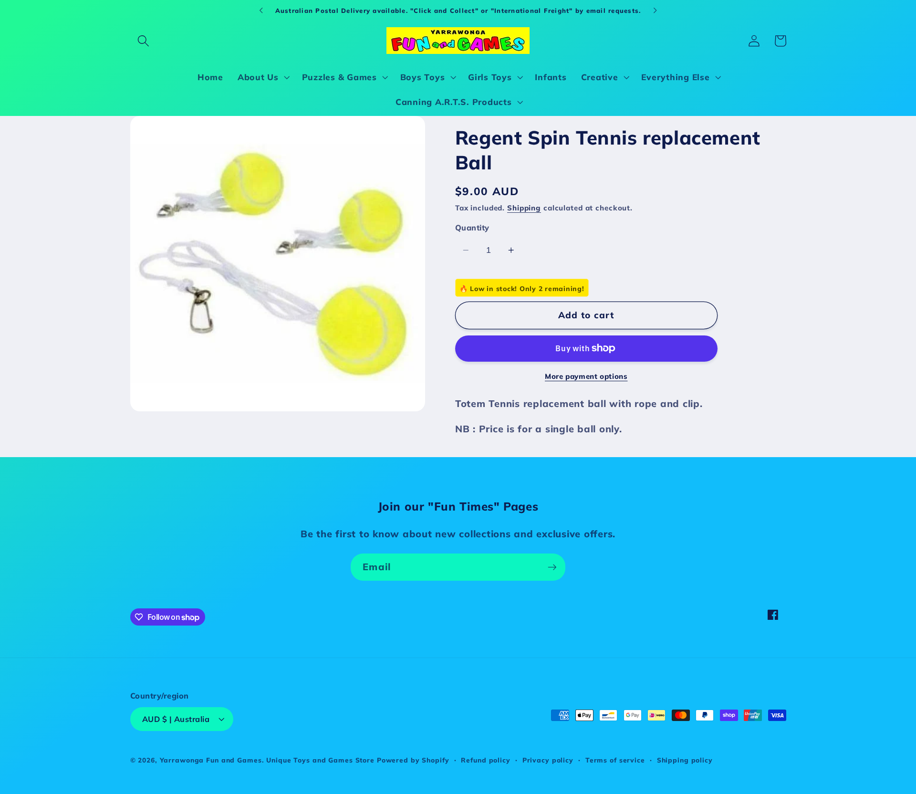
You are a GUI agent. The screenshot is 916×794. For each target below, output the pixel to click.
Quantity (472, 227)
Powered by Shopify (413, 760)
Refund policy (485, 760)
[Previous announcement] (260, 10)
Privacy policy (547, 760)
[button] (143, 41)
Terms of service (615, 760)
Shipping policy (685, 760)
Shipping (524, 207)
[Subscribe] (552, 567)
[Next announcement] (655, 10)
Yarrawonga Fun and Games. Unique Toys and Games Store (267, 760)
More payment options (586, 375)
